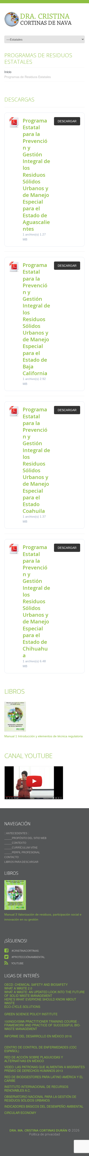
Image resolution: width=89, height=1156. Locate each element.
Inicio (7, 72)
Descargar (67, 121)
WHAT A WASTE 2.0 (18, 988)
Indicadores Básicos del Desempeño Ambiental (43, 1106)
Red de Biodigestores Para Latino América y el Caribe (43, 1079)
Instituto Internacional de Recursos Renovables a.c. (36, 1088)
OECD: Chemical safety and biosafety (36, 984)
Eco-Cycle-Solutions (22, 1006)
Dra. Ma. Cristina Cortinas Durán (38, 1130)
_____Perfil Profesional (22, 852)
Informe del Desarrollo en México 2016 (38, 1036)
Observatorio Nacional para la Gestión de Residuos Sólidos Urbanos (40, 1098)
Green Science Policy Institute (30, 1014)
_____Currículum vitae (21, 847)
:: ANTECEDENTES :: (16, 833)
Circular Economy (20, 1112)
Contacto (11, 857)
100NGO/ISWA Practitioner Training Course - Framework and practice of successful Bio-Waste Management (42, 1025)
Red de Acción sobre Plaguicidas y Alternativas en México (33, 1059)
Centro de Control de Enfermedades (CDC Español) (40, 1049)
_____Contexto (15, 842)
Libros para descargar (21, 861)
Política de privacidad (44, 1134)
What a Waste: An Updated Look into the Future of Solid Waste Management (44, 994)
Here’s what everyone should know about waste (40, 1001)
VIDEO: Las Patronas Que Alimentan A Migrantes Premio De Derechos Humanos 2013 (44, 1069)
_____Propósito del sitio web (25, 838)
